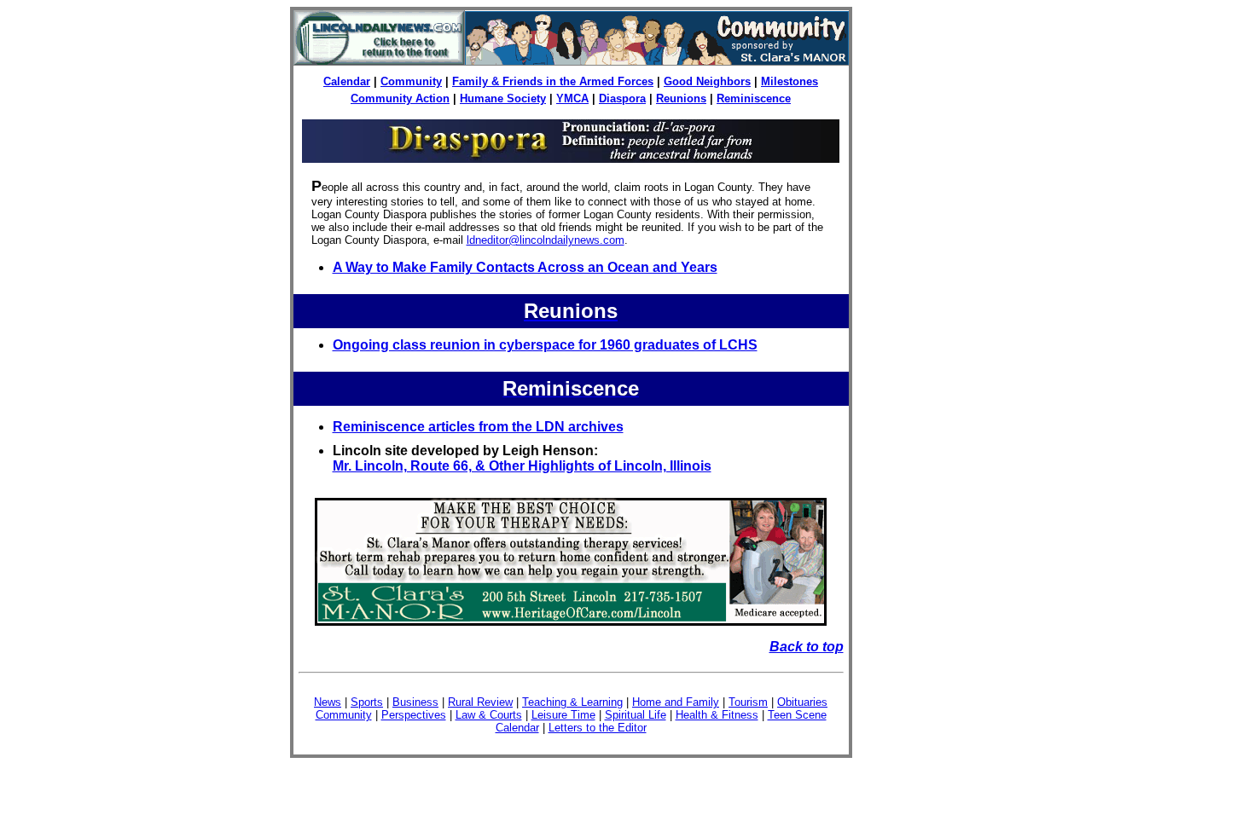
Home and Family (675, 702)
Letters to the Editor (598, 727)
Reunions (681, 98)
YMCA (572, 98)
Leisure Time (563, 714)
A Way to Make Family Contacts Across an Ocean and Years (525, 267)
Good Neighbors (707, 81)
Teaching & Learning (572, 702)
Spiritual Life (635, 714)
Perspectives (413, 714)
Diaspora (622, 98)
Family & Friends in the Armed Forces (552, 81)
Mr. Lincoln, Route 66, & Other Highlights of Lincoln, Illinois (522, 466)
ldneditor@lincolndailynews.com (545, 240)
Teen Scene (797, 714)
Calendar (346, 81)
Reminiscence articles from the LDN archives (478, 426)
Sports (367, 702)
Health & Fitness (717, 714)
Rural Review (480, 702)
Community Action (400, 98)
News (327, 702)
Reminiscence (754, 98)
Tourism (748, 702)
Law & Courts (489, 714)
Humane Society (503, 98)
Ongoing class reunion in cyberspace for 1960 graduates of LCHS (545, 345)
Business (415, 702)
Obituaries (802, 702)
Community (411, 81)
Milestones (789, 81)
